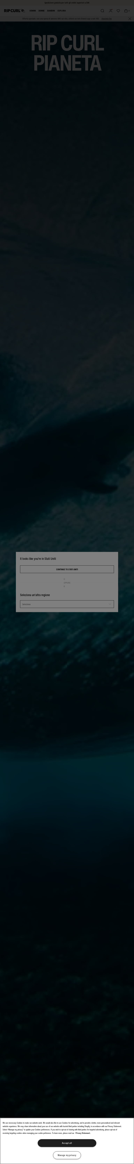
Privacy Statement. (83, 1133)
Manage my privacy (67, 1155)
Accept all (67, 1143)
